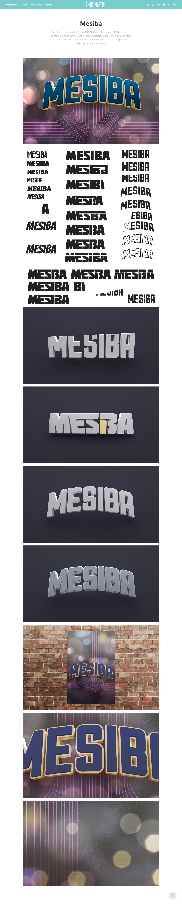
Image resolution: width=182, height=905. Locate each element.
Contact (48, 4)
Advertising (36, 4)
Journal (24, 4)
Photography (11, 4)
